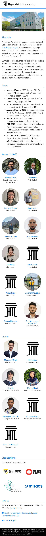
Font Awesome (31, 532)
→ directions (15, 508)
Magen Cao (32, 360)
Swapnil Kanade (10, 321)
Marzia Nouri (32, 388)
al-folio (4, 532)
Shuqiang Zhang (32, 416)
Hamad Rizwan (10, 236)
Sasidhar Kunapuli (10, 444)
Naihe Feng (10, 293)
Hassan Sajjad (10, 178)
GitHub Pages (21, 532)
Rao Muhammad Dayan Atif (32, 322)
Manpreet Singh (10, 360)
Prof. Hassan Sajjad (10, 48)
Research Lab (22, 4)
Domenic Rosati (10, 208)
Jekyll (39, 530)
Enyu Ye (10, 388)
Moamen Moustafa (32, 293)
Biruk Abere (32, 265)
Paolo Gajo (32, 208)
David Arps (32, 178)
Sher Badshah (32, 236)
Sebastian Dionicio (10, 416)
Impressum (8, 534)
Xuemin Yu (10, 265)
